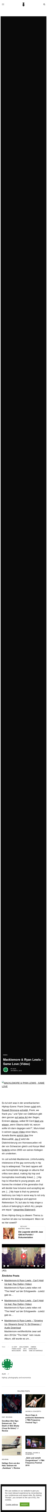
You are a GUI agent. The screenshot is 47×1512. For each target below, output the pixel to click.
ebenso (14, 1120)
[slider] (13, 1266)
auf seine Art (21, 1117)
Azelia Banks (24, 1347)
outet (33, 1106)
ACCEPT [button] (24, 1504)
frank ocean (16, 1348)
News (5, 1055)
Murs (25, 1350)
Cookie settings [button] (12, 1504)
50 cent (14, 1347)
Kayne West (33, 1348)
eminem (33, 1347)
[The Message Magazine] (23, 4)
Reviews (9, 1417)
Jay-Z (17, 1138)
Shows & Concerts (33, 1411)
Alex (14, 1069)
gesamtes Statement (24, 1209)
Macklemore (16, 1350)
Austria (21, 1228)
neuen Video (18, 1131)
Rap (3, 1417)
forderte (6, 1149)
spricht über (23, 1135)
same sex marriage (36, 1350)
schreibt (24, 1110)
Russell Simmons (10, 1110)
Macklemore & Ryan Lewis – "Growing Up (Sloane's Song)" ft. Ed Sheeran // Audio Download (23, 1324)
